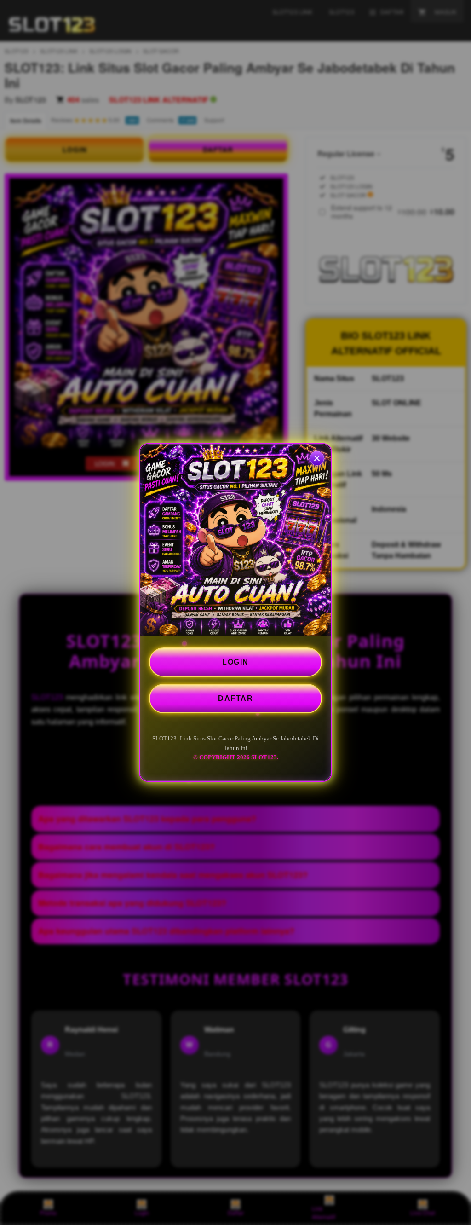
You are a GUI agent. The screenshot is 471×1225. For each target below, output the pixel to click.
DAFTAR (235, 698)
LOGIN (235, 662)
